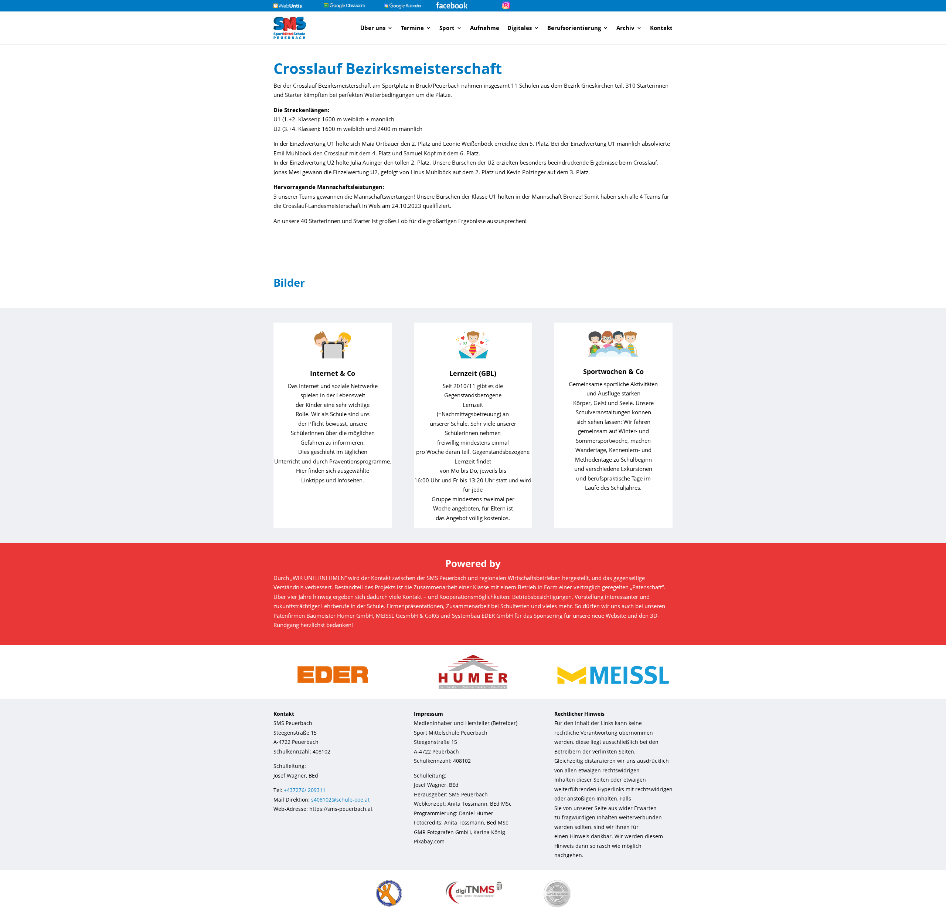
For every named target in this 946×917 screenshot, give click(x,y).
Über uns (372, 27)
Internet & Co (332, 373)
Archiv (625, 27)
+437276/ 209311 (305, 789)
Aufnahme (484, 27)
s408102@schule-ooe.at (340, 799)
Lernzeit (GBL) (472, 373)
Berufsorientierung (574, 27)
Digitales (519, 27)
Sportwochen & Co (613, 371)
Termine (412, 27)
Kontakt (661, 27)
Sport (447, 27)
